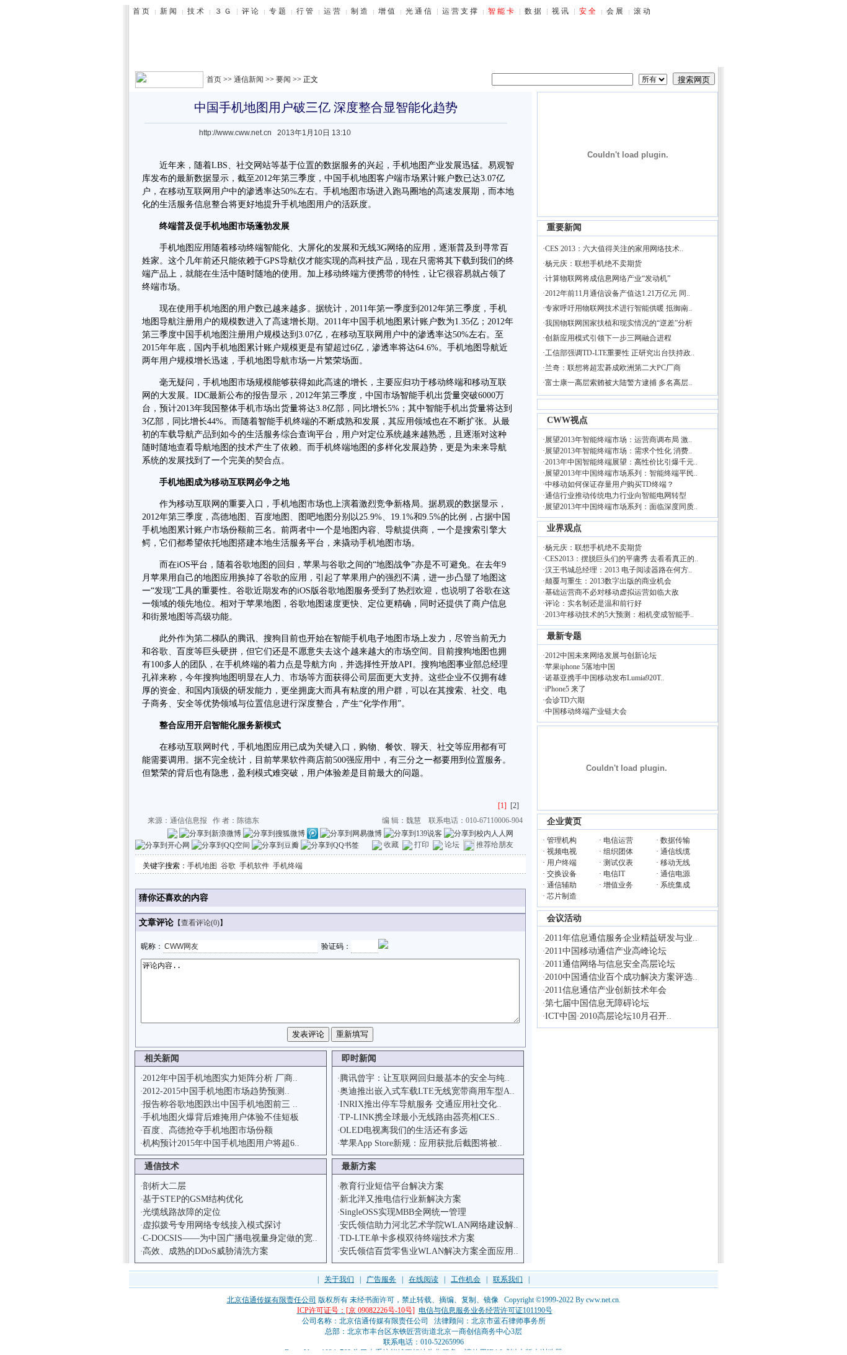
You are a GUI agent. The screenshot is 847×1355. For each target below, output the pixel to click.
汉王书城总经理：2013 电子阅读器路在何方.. (618, 570)
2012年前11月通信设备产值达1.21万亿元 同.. (617, 293)
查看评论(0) (200, 922)
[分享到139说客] (413, 833)
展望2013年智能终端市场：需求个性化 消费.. (618, 450)
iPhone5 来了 (565, 689)
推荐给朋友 (494, 844)
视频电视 (562, 851)
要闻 (283, 79)
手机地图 (202, 865)
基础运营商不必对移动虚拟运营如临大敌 (612, 592)
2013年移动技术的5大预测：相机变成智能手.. (619, 614)
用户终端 (562, 862)
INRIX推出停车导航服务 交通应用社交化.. (421, 1104)
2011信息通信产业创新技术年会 (606, 990)
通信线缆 (675, 851)
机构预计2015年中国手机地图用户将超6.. (221, 1143)
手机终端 (288, 865)
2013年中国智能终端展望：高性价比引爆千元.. (621, 462)
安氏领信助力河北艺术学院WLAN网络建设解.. (429, 1225)
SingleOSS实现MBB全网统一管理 (403, 1212)
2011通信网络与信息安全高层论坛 (610, 964)
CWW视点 (567, 420)
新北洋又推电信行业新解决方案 (400, 1199)
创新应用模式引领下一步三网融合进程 (608, 338)
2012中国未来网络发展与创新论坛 (601, 655)
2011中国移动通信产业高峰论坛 (606, 951)
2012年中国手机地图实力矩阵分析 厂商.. (220, 1078)
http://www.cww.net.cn (235, 132)
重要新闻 (564, 227)
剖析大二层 (164, 1186)
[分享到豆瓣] (275, 844)
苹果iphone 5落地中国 (580, 666)
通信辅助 (562, 885)
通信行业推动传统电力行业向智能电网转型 (615, 495)
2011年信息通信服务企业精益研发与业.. (621, 938)
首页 (213, 79)
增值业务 (618, 885)
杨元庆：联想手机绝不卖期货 (593, 263)
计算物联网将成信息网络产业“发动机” (607, 278)
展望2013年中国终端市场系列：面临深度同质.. (621, 506)
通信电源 (675, 873)
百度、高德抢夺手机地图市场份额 (208, 1130)
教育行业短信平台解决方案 (392, 1186)
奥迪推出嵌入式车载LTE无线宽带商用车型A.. (427, 1091)
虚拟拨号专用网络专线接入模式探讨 (212, 1225)
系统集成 (675, 885)
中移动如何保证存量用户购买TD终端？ (609, 484)
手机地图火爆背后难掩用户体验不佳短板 (221, 1117)
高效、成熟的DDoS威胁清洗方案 (205, 1251)
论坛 (452, 844)
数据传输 (675, 840)
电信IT (614, 873)
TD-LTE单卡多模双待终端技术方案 (407, 1238)
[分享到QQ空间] (221, 844)
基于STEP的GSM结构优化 (193, 1199)
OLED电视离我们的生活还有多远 (404, 1130)
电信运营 (618, 840)
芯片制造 (562, 896)
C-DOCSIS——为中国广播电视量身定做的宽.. (230, 1238)
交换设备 (562, 873)
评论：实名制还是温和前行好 (593, 603)
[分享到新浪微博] (210, 833)
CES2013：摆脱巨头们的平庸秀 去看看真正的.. (621, 558)
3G (381, 247)
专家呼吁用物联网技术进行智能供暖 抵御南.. (618, 308)
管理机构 (562, 840)
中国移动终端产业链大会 (586, 711)
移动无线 (675, 862)
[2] (514, 805)
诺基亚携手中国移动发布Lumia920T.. (604, 677)
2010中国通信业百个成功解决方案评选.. (621, 977)
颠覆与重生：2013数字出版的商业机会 (608, 581)
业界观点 (564, 528)
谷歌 (228, 865)
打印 (421, 844)
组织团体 (618, 851)
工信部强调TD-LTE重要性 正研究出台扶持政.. (619, 353)
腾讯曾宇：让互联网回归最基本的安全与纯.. (425, 1078)
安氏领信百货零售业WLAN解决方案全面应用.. (429, 1251)
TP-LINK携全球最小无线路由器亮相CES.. (420, 1117)
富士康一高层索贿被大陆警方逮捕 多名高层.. (618, 382)
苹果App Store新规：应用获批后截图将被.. (421, 1143)
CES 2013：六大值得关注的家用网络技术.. (614, 248)
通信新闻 (249, 79)
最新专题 (564, 636)
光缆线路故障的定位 (182, 1212)
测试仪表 (618, 862)
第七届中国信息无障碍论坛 (597, 1003)
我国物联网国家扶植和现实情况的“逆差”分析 (619, 323)
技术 (246, 447)
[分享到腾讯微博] (312, 833)
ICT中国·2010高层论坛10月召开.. (608, 1016)
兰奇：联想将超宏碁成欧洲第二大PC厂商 (613, 367)
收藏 (391, 844)
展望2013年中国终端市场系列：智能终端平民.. (621, 473)
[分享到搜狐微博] (274, 833)
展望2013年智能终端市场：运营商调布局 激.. (618, 439)
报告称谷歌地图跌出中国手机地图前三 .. (220, 1104)
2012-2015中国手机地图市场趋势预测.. (216, 1091)
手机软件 (254, 865)
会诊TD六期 (565, 700)
